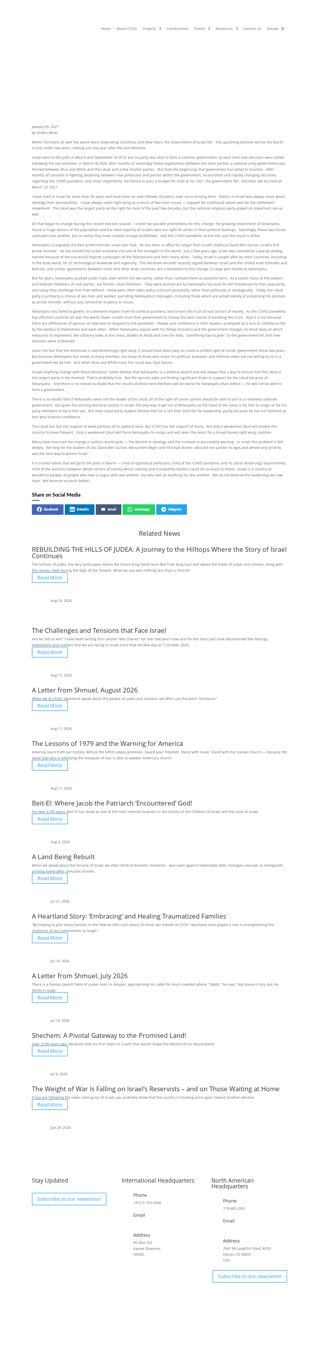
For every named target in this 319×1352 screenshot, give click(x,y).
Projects (149, 28)
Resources (224, 28)
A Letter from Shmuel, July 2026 (80, 975)
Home (106, 28)
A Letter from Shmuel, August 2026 (85, 689)
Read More (49, 577)
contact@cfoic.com (148, 1222)
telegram (174, 509)
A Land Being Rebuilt (63, 856)
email (112, 509)
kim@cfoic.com (235, 1228)
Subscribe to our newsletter (69, 1199)
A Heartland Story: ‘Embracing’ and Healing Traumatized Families (129, 916)
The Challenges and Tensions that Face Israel (99, 630)
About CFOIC (126, 28)
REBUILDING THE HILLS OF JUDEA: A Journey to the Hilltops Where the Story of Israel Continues (159, 552)
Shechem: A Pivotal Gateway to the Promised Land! (109, 1035)
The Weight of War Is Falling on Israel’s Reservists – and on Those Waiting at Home (156, 1088)
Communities (177, 28)
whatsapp (142, 509)
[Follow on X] (56, 1216)
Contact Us (252, 28)
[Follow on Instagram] (46, 1216)
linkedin (83, 509)
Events (199, 28)
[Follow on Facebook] (36, 1216)
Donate (273, 28)
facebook (51, 509)
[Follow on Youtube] (66, 1216)
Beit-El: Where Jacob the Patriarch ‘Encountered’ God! (112, 803)
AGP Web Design (166, 1330)
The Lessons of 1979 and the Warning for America (107, 743)
